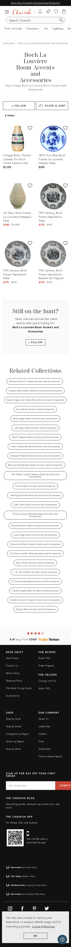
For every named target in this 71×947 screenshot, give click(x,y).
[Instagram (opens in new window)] (10, 908)
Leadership (44, 726)
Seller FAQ (44, 688)
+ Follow (19, 105)
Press (41, 741)
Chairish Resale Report (50, 756)
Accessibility (13, 695)
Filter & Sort (55, 105)
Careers (42, 733)
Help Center (12, 658)
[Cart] (64, 12)
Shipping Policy (14, 680)
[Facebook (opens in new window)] (22, 908)
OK (36, 935)
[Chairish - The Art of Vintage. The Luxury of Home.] (22, 12)
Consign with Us (47, 680)
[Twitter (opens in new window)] (47, 908)
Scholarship (44, 748)
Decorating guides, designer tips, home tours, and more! (33, 806)
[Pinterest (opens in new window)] (34, 908)
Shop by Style (13, 718)
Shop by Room (13, 748)
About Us (43, 718)
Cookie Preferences (43, 926)
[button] (8, 12)
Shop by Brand (13, 726)
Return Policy (13, 673)
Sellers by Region (15, 741)
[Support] (62, 939)
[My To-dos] (40, 12)
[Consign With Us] (48, 12)
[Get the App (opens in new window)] (15, 838)
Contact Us (12, 665)
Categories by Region (17, 733)
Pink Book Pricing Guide (18, 688)
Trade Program (46, 665)
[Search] (61, 20)
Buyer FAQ (44, 658)
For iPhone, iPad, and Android (21, 822)
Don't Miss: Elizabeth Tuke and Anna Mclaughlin (35, 2)
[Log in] (33, 12)
